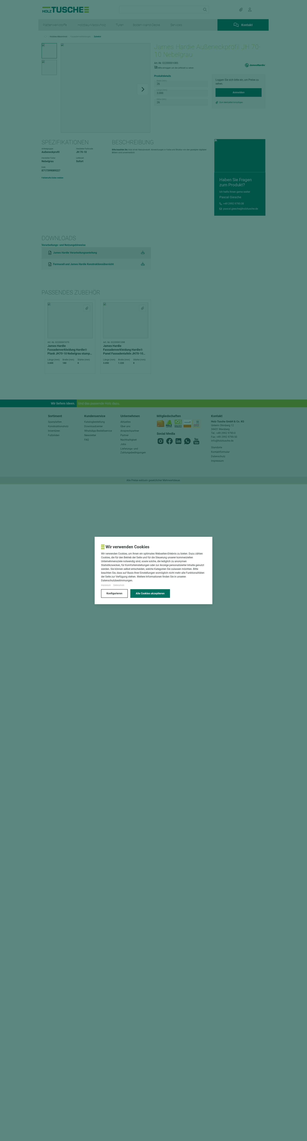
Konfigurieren (114, 593)
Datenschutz (118, 585)
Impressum (106, 585)
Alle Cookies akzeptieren (150, 593)
